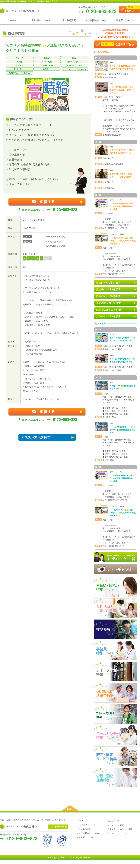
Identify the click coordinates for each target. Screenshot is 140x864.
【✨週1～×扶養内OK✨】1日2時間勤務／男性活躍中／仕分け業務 (123, 206)
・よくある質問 (84, 829)
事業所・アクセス (126, 20)
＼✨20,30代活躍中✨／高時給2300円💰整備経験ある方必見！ (122, 430)
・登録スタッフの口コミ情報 (118, 829)
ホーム (14, 20)
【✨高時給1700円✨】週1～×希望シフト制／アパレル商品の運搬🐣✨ (123, 241)
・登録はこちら (112, 821)
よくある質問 (70, 20)
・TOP (80, 821)
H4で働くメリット (42, 20)
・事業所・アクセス (86, 837)
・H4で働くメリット (86, 825)
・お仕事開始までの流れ (88, 833)
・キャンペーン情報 (114, 825)
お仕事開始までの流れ (98, 20)
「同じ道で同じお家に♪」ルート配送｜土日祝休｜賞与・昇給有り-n (122, 90)
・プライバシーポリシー (116, 833)
